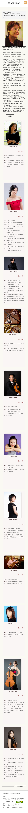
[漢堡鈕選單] (25, 2)
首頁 (4, 12)
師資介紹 (9, 12)
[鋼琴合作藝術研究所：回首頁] (14, 3)
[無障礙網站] (19, 801)
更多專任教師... (20, 786)
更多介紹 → (21, 151)
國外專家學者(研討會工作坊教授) (12, 13)
